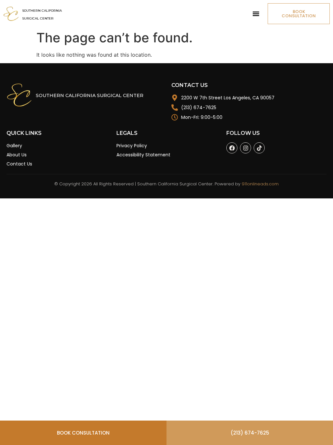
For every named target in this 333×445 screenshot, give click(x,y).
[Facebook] (231, 147)
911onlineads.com (260, 184)
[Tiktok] (259, 147)
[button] (255, 13)
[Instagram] (245, 147)
